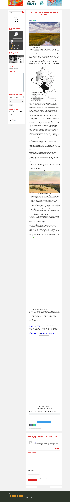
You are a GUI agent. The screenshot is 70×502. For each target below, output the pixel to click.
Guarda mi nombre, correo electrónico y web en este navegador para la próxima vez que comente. (43, 478)
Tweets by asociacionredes (13, 68)
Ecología (33, 428)
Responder (57, 448)
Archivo (45, 7)
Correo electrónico (31, 470)
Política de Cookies (29, 497)
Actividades (40, 7)
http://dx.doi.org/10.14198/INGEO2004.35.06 (48, 333)
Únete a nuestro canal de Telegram (45, 421)
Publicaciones (16, 7)
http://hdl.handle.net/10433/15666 (35, 326)
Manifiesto (16, 21)
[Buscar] (23, 12)
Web (29, 473)
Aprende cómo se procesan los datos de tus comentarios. (51, 481)
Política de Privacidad (29, 495)
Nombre (29, 466)
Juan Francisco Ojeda (38, 428)
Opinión (30, 7)
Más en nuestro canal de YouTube (14, 63)
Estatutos (16, 19)
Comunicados (35, 7)
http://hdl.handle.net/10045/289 (34, 333)
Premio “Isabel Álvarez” (23, 7)
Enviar (11, 105)
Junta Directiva (16, 23)
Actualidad (10, 7)
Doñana (30, 428)
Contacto (16, 25)
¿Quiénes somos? (16, 17)
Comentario (30, 455)
